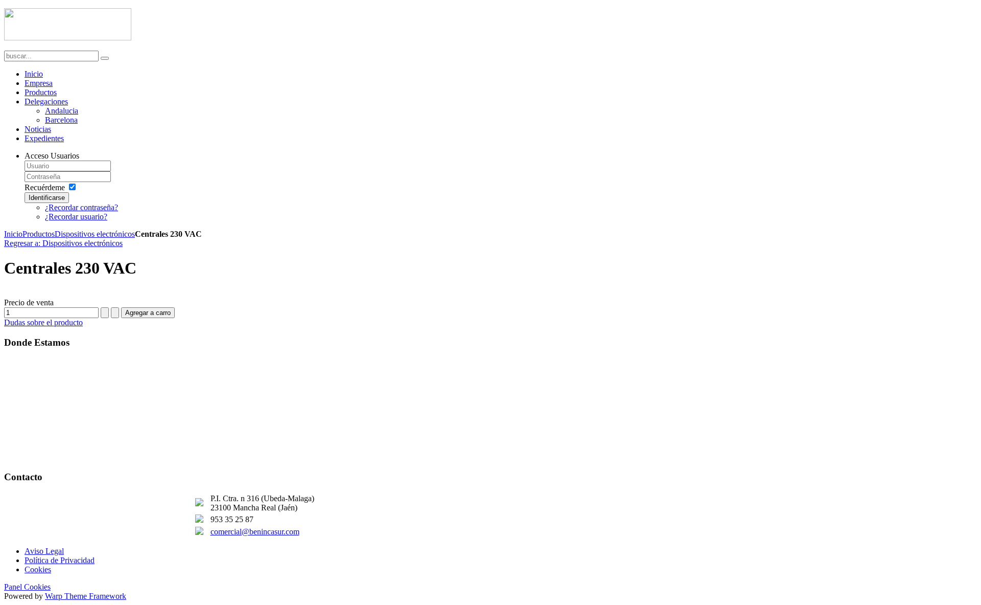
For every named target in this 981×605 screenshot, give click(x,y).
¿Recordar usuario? (76, 216)
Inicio (13, 234)
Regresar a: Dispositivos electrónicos (63, 243)
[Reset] (105, 58)
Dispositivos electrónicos (95, 234)
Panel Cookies (27, 586)
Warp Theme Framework (85, 596)
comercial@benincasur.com (255, 531)
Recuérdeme (45, 187)
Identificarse (47, 197)
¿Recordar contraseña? (81, 207)
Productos (38, 234)
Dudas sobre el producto (43, 322)
